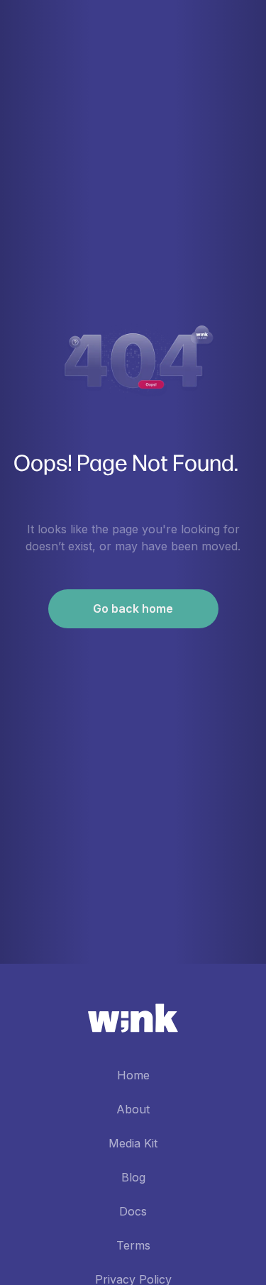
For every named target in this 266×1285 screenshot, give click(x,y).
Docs (133, 1211)
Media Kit (133, 1143)
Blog (133, 1177)
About (133, 1109)
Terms (133, 1245)
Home (133, 1075)
